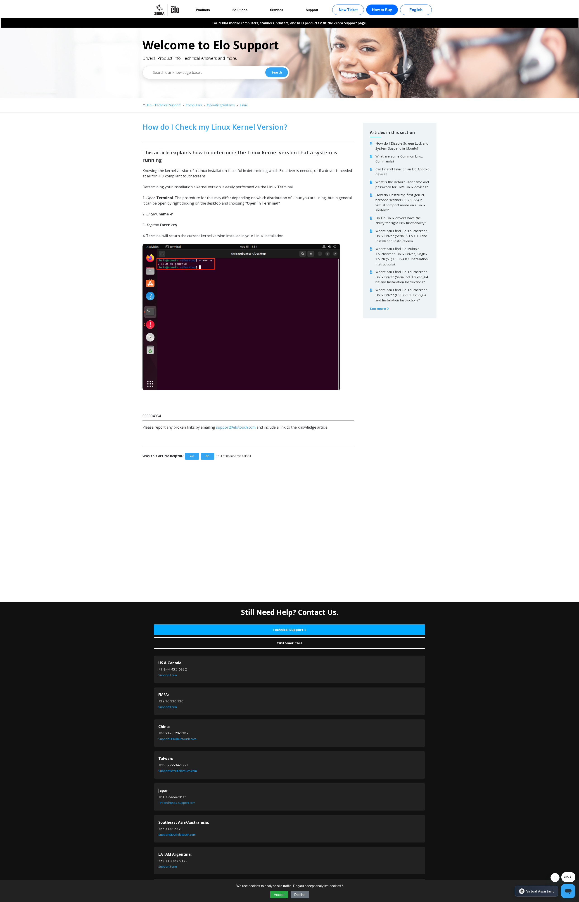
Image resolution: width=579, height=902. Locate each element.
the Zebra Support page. (347, 23)
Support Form (167, 675)
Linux (243, 105)
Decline (299, 895)
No (207, 456)
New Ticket (348, 9)
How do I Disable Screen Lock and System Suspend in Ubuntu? (401, 146)
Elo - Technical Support (164, 105)
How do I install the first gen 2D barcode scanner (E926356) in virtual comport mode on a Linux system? (400, 202)
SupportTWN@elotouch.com (177, 771)
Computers (194, 105)
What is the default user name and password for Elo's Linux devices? (402, 184)
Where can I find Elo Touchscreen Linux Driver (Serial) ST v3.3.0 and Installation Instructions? (401, 236)
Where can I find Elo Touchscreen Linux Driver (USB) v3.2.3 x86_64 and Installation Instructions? (401, 295)
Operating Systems (221, 105)
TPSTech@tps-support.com (176, 803)
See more (378, 308)
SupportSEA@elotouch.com (177, 835)
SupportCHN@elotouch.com (177, 739)
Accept (279, 895)
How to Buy (382, 9)
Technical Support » (289, 629)
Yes (192, 456)
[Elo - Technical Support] (169, 9)
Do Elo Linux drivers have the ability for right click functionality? (400, 220)
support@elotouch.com (236, 427)
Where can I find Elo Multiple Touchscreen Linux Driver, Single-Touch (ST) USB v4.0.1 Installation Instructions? (401, 256)
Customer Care (289, 643)
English (415, 9)
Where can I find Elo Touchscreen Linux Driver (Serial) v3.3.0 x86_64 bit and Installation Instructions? (401, 277)
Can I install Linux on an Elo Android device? (402, 172)
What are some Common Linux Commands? (399, 159)
